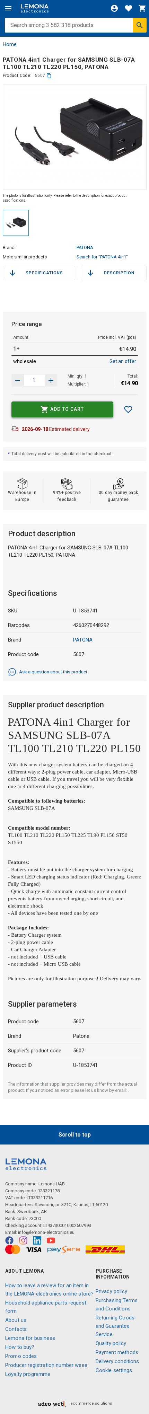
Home (10, 44)
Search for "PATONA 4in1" (102, 256)
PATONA (85, 247)
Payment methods (117, 1352)
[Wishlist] (128, 8)
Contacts (16, 1329)
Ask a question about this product (53, 671)
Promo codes (21, 1356)
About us (15, 1320)
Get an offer (122, 361)
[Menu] (8, 8)
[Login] (114, 8)
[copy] (49, 75)
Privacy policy (111, 1291)
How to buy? (20, 1347)
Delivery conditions (117, 1361)
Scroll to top (75, 1134)
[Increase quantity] (17, 380)
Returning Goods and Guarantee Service (115, 1326)
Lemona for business (30, 1338)
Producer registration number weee (46, 1365)
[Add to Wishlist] (128, 409)
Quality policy (111, 1343)
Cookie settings (114, 1370)
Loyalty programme (28, 1374)
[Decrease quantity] (51, 380)
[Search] (140, 25)
